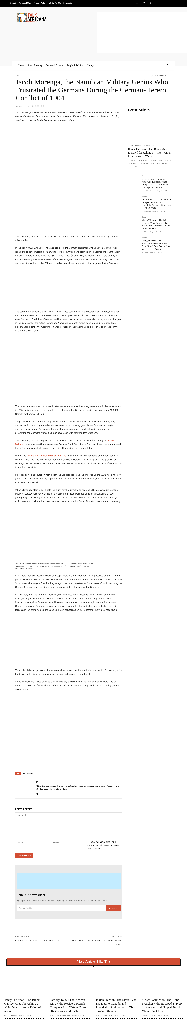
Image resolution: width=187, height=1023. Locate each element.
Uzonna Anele (146, 211)
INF (20, 106)
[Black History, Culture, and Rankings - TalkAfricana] (56, 17)
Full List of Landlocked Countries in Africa (38, 940)
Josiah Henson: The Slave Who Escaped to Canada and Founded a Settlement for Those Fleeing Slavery (156, 203)
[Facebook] (131, 3)
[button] (166, 65)
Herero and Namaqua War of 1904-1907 (47, 455)
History (19, 75)
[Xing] (37, 793)
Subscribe (113, 908)
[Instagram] (137, 3)
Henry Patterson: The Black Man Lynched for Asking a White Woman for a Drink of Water (149, 152)
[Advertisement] (142, 32)
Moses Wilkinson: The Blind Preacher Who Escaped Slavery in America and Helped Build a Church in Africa (162, 1005)
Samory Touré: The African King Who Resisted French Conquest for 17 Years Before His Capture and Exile (155, 183)
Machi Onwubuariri (148, 191)
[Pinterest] (144, 3)
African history (28, 773)
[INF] (25, 787)
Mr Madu (138, 145)
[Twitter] (150, 3)
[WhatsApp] (56, 764)
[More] (63, 764)
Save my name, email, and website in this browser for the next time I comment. (104, 845)
